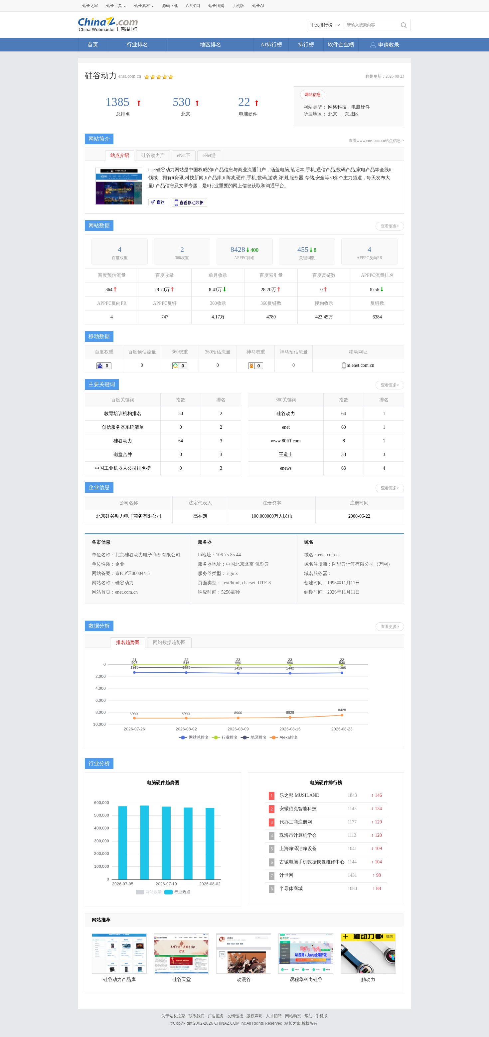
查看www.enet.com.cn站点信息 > (376, 140)
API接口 (193, 5)
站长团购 (216, 5)
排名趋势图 (127, 642)
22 (244, 102)
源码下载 (170, 5)
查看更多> (390, 226)
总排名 (123, 114)
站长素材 (142, 5)
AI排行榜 (271, 44)
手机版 (322, 1016)
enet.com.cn (129, 76)
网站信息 (313, 94)
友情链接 (235, 1016)
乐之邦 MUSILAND (299, 795)
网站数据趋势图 (169, 642)
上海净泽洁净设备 (298, 848)
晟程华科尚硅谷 (306, 979)
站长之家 (90, 5)
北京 (185, 114)
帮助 (308, 1016)
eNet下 (183, 155)
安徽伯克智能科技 (298, 808)
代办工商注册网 (295, 821)
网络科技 (337, 107)
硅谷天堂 (181, 979)
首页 (92, 44)
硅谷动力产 (153, 155)
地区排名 (210, 44)
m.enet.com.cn (360, 365)
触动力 (368, 979)
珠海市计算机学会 (298, 835)
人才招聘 (274, 1016)
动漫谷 (244, 979)
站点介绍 (119, 155)
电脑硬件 (248, 114)
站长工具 (114, 5)
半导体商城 (291, 888)
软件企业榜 (341, 44)
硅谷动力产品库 (119, 979)
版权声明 (254, 1016)
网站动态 (293, 1016)
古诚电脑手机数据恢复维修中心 (312, 861)
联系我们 (197, 1016)
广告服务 (216, 1016)
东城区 (352, 114)
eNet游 (209, 155)
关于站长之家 (173, 1016)
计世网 (286, 875)
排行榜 (306, 44)
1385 (118, 102)
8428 (238, 249)
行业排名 (137, 44)
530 (182, 102)
